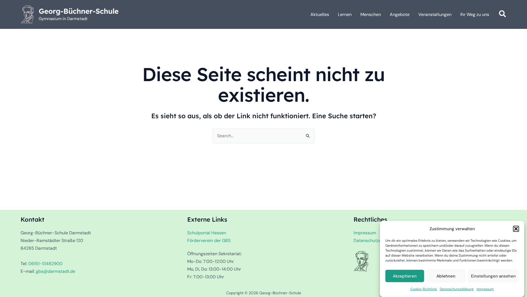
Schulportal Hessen (206, 233)
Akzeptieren (405, 276)
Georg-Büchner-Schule (79, 11)
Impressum (485, 289)
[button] (516, 229)
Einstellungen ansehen (493, 276)
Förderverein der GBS (209, 240)
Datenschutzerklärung (457, 289)
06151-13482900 (45, 263)
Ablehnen (445, 276)
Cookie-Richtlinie (423, 289)
